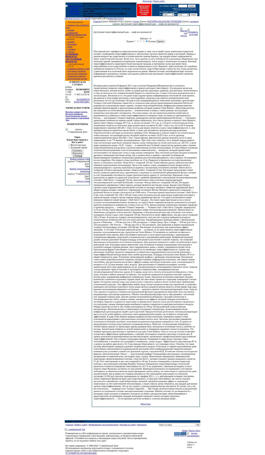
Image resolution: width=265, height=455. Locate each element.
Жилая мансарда (78, 145)
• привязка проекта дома (77, 68)
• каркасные (71, 32)
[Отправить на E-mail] (193, 31)
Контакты (147, 1)
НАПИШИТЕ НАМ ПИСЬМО (82, 100)
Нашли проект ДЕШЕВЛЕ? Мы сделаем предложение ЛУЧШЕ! (144, 10)
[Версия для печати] (183, 31)
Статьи (135, 21)
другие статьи (83, 181)
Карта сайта (159, 1)
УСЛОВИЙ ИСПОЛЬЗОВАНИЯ (81, 453)
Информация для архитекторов (103, 425)
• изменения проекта (75, 76)
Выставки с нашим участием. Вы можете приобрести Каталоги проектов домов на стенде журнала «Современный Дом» (77, 116)
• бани (68, 47)
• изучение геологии (75, 71)
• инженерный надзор (76, 78)
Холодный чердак (79, 147)
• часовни (70, 49)
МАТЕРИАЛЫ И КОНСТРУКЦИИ (164, 21)
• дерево (69, 30)
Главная (97, 21)
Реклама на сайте (128, 425)
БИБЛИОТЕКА (116, 18)
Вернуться (146, 404)
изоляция (194, 21)
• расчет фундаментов (76, 73)
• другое (69, 52)
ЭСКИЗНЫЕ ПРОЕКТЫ (71, 55)
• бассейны (71, 44)
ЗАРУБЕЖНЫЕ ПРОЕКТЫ (73, 60)
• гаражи (70, 42)
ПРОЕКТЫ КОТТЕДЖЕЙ (77, 18)
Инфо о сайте (81, 425)
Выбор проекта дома (80, 159)
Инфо (184, 430)
